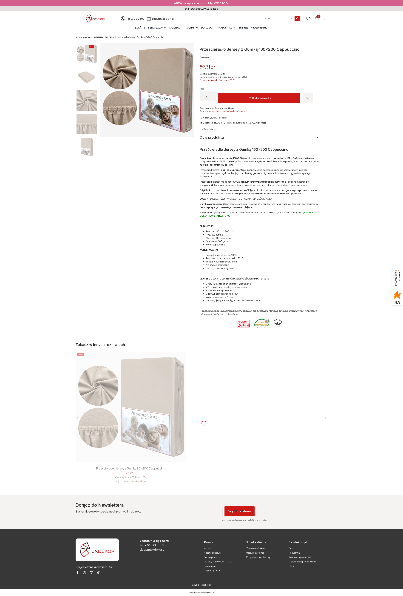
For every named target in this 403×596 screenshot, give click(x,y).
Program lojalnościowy (258, 557)
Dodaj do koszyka (261, 98)
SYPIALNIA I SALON (103, 37)
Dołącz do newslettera (239, 511)
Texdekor (205, 57)
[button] (297, 18)
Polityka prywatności (300, 557)
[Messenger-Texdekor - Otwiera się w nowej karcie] (84, 573)
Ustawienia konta (255, 552)
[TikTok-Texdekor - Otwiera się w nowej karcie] (98, 573)
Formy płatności (212, 557)
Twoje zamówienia (255, 548)
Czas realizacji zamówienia (302, 561)
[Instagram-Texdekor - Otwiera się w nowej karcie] (92, 573)
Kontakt (208, 548)
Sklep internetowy (200, 592)
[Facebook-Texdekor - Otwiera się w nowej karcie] (77, 573)
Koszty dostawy (212, 552)
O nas (292, 548)
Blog (291, 565)
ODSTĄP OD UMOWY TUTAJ (218, 561)
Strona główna (83, 37)
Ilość (202, 89)
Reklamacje (210, 565)
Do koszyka (128, 456)
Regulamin (294, 552)
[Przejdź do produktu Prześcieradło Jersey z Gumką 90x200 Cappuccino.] (131, 407)
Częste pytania (212, 570)
